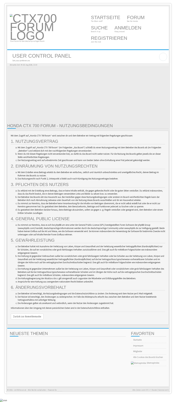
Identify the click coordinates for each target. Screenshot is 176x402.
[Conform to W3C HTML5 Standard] (61, 390)
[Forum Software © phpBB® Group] (58, 390)
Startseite (106, 17)
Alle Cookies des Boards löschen (148, 357)
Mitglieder (137, 351)
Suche (100, 27)
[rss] (165, 9)
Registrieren (110, 38)
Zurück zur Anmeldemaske (27, 316)
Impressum (138, 345)
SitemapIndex (152, 362)
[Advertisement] (88, 95)
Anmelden (128, 27)
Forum (136, 17)
